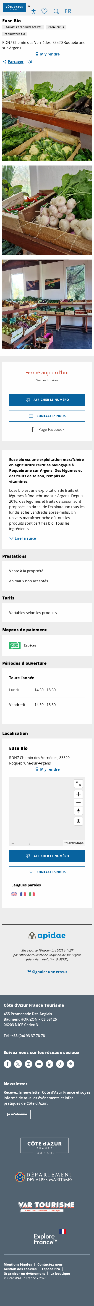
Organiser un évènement (24, 1273)
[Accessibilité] (33, 11)
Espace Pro (51, 1269)
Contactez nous (50, 1264)
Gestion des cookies (20, 1269)
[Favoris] (45, 11)
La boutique (60, 1273)
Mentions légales (18, 1264)
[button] (56, 11)
